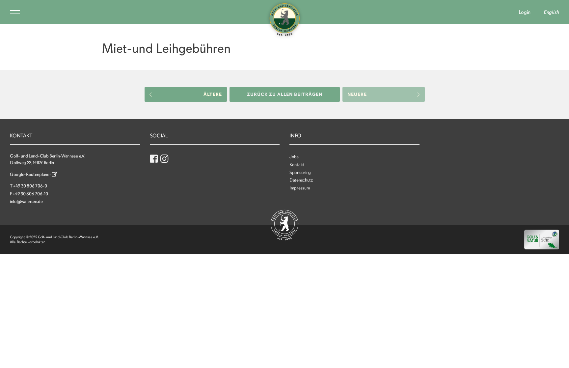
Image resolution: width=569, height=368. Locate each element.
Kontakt (296, 164)
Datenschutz (301, 180)
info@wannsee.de (26, 201)
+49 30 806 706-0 (30, 186)
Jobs (294, 156)
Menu (15, 12)
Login (525, 12)
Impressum (299, 188)
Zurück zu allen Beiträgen (284, 94)
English (551, 12)
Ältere (212, 94)
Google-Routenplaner (31, 174)
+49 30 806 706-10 (30, 194)
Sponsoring (300, 172)
